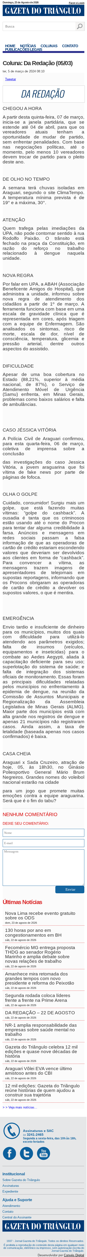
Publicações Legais (23, 49)
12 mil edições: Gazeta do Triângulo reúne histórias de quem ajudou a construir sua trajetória (42, 1092)
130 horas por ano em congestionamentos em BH (34, 934)
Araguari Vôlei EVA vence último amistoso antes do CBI (38, 1072)
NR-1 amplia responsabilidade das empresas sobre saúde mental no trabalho (41, 1032)
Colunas (49, 46)
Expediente (10, 1191)
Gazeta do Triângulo (43, 12)
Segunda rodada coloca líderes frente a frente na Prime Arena (37, 999)
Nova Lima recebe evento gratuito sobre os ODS (40, 917)
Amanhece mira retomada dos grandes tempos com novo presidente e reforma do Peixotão (39, 980)
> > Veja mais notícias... (20, 1107)
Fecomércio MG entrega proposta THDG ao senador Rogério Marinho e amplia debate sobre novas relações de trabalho (40, 956)
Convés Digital (74, 1255)
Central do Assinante (16, 1217)
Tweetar (10, 79)
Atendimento (11, 1206)
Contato (70, 46)
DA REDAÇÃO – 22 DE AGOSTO (40, 1014)
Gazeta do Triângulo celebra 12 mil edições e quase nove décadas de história (41, 1053)
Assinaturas (10, 1186)
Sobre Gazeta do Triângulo (21, 1180)
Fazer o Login (76, 2)
